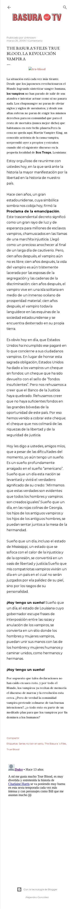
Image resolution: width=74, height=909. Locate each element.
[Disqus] (37, 813)
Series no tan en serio (31, 743)
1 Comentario (34, 40)
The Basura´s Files (55, 743)
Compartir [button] (13, 738)
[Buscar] (64, 6)
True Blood (13, 749)
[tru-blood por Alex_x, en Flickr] (37, 69)
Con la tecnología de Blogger (40, 889)
